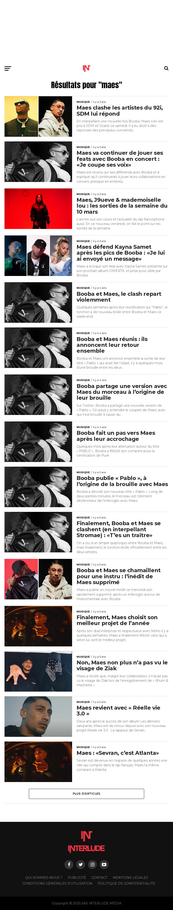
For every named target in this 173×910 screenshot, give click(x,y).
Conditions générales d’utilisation (57, 883)
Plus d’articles (86, 793)
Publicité (77, 878)
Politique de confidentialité (126, 883)
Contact (99, 878)
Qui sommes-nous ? (43, 878)
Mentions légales (130, 878)
